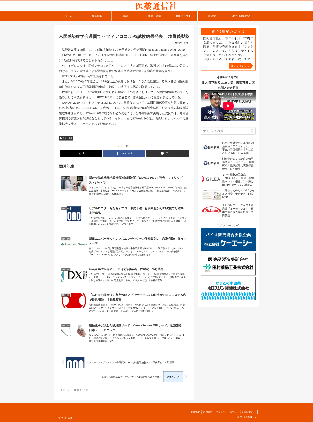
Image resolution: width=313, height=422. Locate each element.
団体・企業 (67, 138)
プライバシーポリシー (227, 412)
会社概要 (195, 412)
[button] (167, 153)
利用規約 (207, 412)
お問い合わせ (249, 412)
